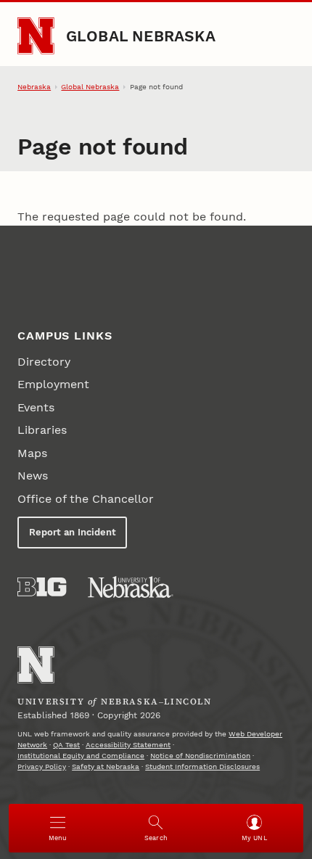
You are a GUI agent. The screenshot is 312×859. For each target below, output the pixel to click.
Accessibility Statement (128, 745)
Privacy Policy (41, 766)
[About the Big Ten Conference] (41, 587)
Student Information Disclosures (202, 766)
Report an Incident (72, 532)
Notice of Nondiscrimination (200, 756)
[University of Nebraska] (130, 587)
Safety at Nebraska (105, 766)
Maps (32, 453)
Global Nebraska (140, 36)
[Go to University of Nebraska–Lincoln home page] (35, 35)
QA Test (66, 745)
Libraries (42, 430)
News (32, 475)
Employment (53, 384)
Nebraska (34, 87)
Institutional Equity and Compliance (80, 756)
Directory (43, 362)
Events (35, 407)
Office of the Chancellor (85, 499)
